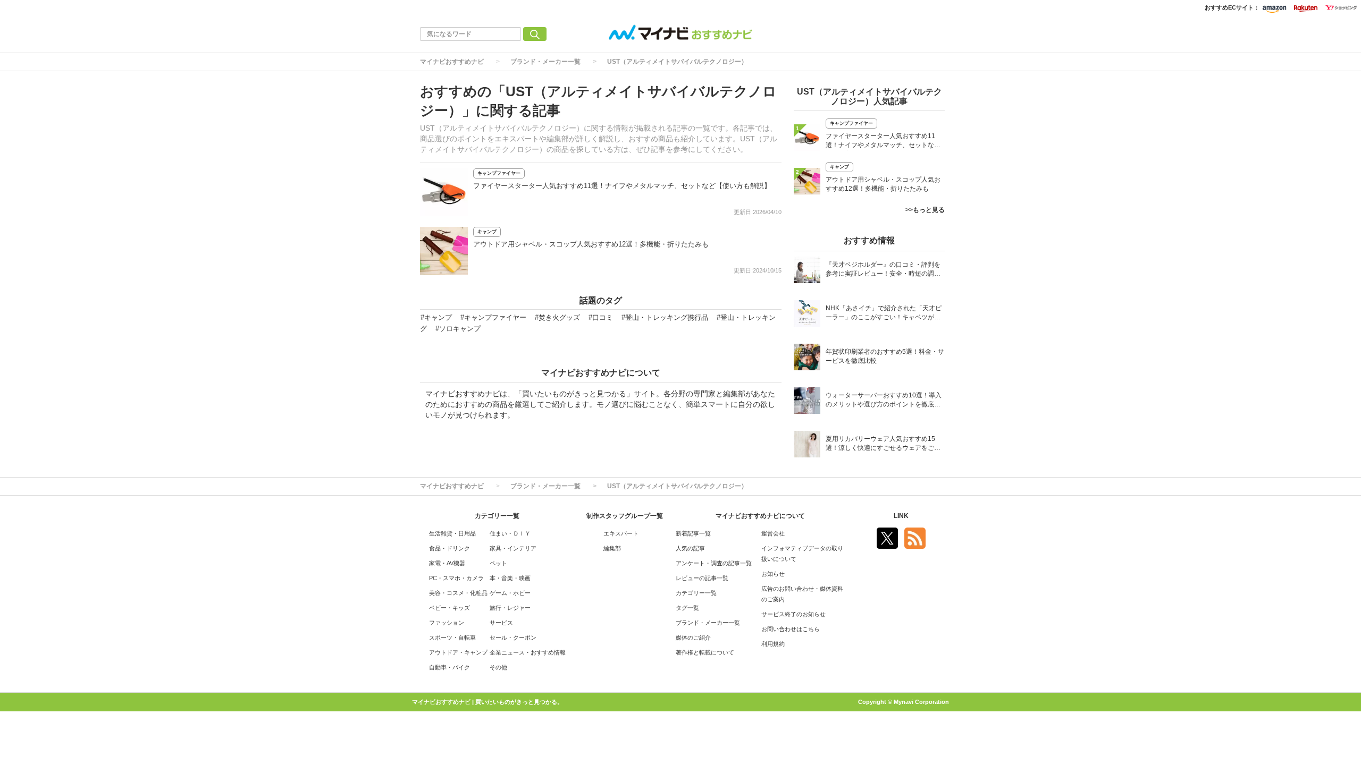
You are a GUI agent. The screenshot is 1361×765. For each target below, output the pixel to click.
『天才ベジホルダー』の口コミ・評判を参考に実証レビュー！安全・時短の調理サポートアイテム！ (883, 270)
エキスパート (621, 533)
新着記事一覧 (693, 533)
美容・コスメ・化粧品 (458, 593)
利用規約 (773, 644)
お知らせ (773, 574)
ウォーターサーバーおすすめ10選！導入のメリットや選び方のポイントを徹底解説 (884, 401)
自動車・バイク (449, 667)
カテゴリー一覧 (696, 593)
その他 (498, 667)
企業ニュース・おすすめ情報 (528, 652)
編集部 (612, 548)
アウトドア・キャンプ (458, 652)
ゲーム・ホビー (510, 593)
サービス (501, 622)
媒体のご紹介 (693, 637)
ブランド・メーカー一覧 (545, 61)
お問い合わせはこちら (790, 629)
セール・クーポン (513, 637)
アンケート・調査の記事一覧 (714, 563)
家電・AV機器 (447, 563)
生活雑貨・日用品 (452, 533)
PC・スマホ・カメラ (456, 578)
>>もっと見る (925, 210)
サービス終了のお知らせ (793, 614)
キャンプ (487, 231)
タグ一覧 (687, 608)
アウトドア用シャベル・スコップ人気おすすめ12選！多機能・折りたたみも (591, 244)
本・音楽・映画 (510, 578)
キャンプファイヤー (498, 173)
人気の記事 (690, 548)
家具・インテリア (513, 548)
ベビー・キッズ (449, 608)
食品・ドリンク (449, 548)
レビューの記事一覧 (702, 578)
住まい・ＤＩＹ (510, 533)
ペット (498, 563)
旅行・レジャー (510, 608)
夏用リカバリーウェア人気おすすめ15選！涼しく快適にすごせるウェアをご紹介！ (883, 444)
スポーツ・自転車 (452, 637)
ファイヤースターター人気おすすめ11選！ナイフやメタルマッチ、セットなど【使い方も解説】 (622, 186)
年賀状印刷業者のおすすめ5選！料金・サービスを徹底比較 (885, 356)
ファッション (446, 622)
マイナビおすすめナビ (452, 61)
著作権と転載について (705, 652)
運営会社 (773, 533)
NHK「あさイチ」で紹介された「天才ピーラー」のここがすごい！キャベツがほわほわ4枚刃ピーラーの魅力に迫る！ (884, 313)
